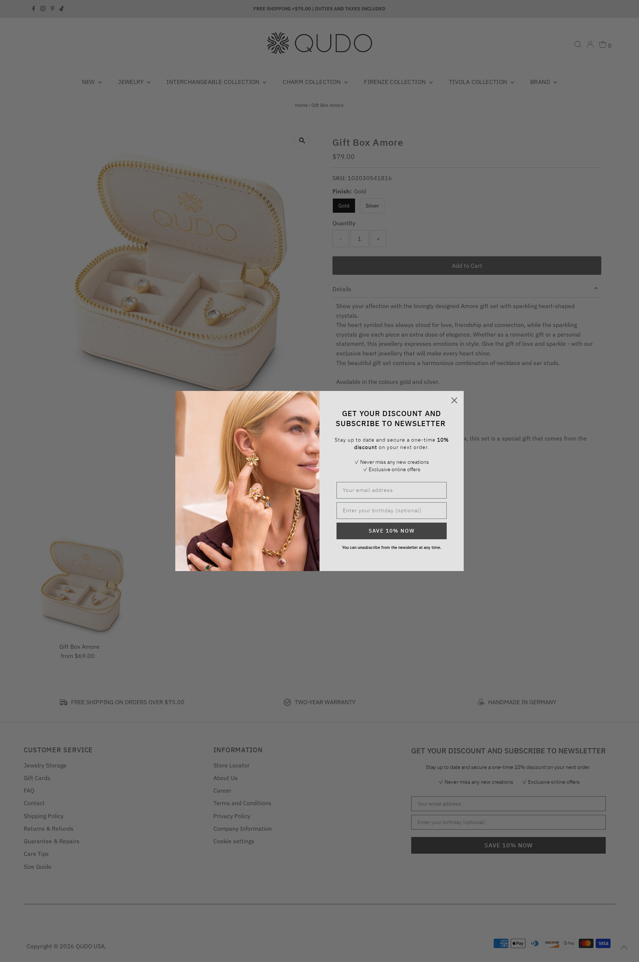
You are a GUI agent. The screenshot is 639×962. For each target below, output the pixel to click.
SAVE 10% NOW (392, 530)
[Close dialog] (454, 400)
